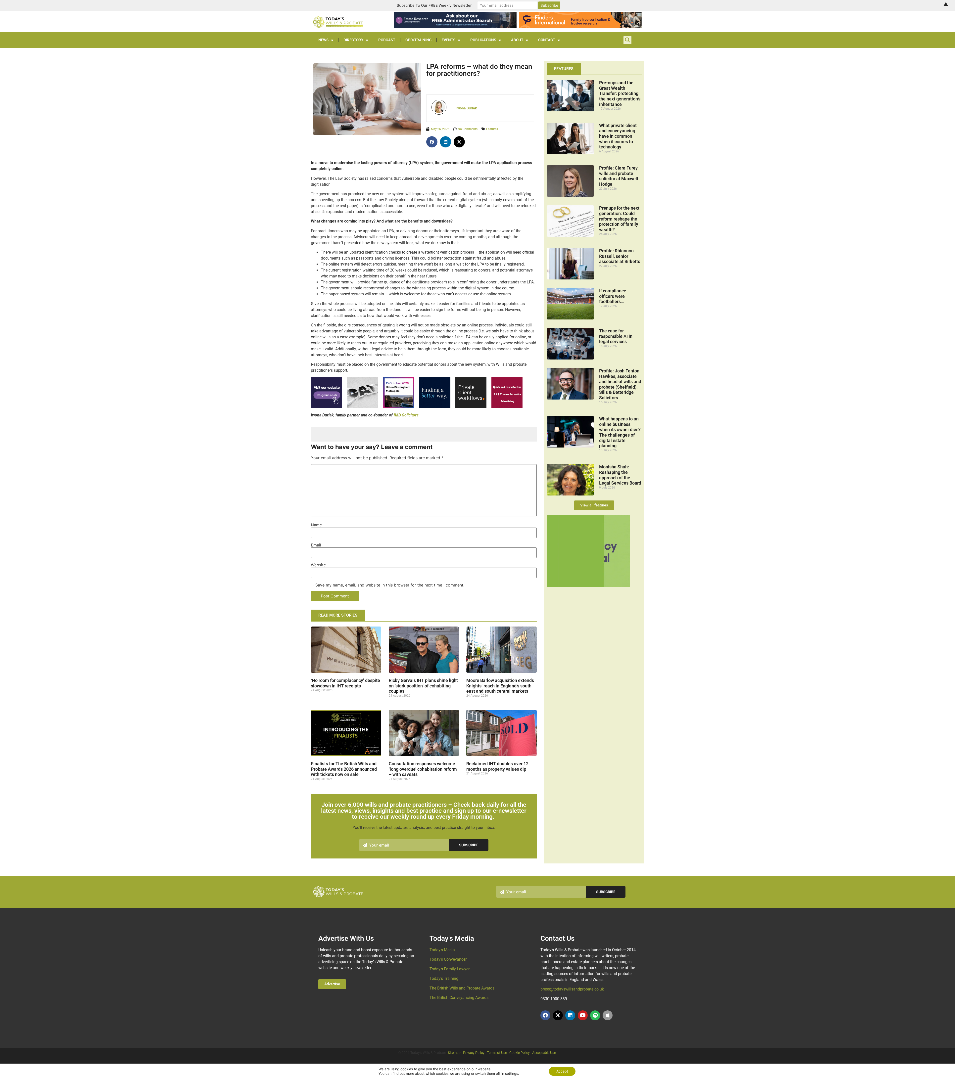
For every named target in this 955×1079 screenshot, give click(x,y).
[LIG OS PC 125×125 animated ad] (470, 407)
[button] (431, 141)
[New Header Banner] (455, 26)
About (517, 40)
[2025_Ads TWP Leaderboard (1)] (580, 26)
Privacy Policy (473, 1053)
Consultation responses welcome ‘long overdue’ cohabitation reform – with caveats (423, 769)
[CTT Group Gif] (326, 407)
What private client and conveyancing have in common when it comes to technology (618, 136)
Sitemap (454, 1053)
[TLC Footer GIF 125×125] (398, 407)
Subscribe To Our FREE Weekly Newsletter (434, 5)
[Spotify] (595, 1015)
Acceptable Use (544, 1053)
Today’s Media (442, 949)
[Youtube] (583, 1015)
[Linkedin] (570, 1015)
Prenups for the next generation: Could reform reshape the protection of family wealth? (619, 218)
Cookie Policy (519, 1053)
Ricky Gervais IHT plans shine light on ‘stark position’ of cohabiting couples (423, 686)
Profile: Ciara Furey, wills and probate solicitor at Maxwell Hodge (618, 176)
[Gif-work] (507, 407)
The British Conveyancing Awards (459, 997)
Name (316, 525)
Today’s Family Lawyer (450, 969)
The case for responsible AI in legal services (615, 336)
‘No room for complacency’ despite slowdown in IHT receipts (345, 683)
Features (492, 129)
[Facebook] (545, 1015)
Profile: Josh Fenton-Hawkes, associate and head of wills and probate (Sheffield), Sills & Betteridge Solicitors (620, 384)
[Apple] (608, 1015)
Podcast (386, 40)
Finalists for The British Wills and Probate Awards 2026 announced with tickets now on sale (344, 769)
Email (316, 545)
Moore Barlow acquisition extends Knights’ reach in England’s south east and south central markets (500, 686)
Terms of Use (497, 1053)
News (323, 40)
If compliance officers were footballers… (612, 296)
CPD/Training (418, 40)
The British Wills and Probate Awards (462, 988)
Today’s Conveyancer (448, 959)
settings (511, 1073)
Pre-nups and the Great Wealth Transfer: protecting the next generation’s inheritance (619, 93)
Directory (353, 40)
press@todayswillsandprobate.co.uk (572, 989)
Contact (546, 40)
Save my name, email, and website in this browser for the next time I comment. (389, 585)
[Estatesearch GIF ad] (434, 407)
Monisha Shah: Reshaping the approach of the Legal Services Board (620, 475)
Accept (562, 1071)
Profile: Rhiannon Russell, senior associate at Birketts (619, 256)
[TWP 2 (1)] (362, 407)
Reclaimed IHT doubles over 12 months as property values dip (497, 766)
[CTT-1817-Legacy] (588, 585)
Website (318, 565)
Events (448, 40)
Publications (483, 40)
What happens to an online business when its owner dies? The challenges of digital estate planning (620, 432)
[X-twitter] (558, 1015)
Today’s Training (444, 978)
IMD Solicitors (406, 415)
